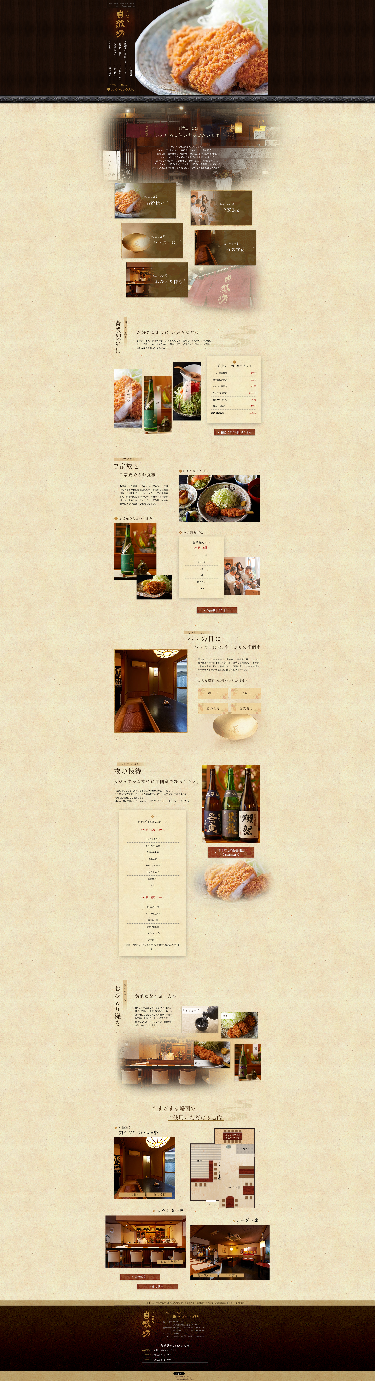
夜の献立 (209, 1303)
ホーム (151, 1303)
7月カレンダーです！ (163, 1355)
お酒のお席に (221, 1303)
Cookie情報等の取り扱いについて (187, 1379)
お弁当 (231, 1303)
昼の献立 (200, 1303)
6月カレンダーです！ (163, 1360)
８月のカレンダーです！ (165, 1350)
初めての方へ (162, 1303)
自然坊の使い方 (176, 1303)
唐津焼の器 (189, 1303)
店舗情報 (240, 1303)
